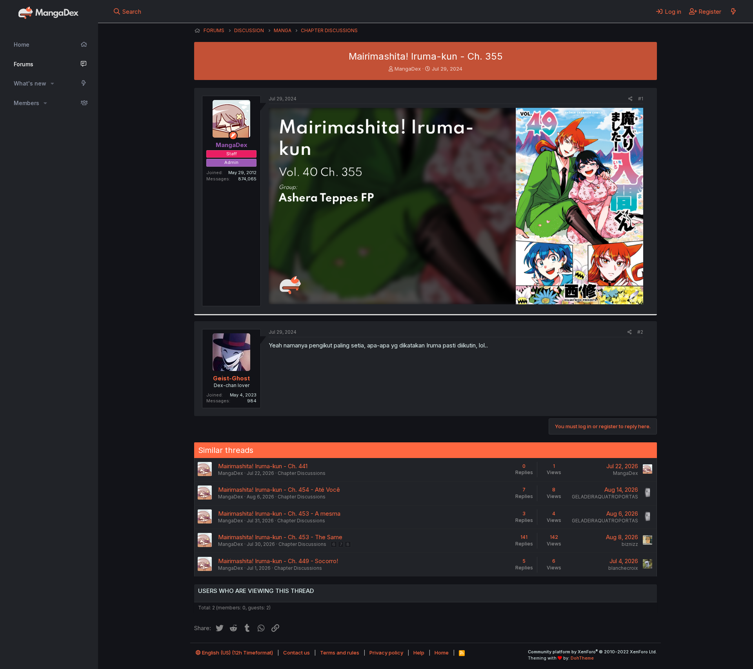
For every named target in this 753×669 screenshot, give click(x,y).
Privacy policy (386, 652)
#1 (640, 99)
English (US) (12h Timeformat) (237, 652)
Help (418, 652)
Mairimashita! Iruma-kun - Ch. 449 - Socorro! (278, 561)
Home (21, 44)
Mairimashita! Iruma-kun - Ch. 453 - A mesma (279, 513)
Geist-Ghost (231, 378)
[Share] (630, 99)
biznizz (630, 544)
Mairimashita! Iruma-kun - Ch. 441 (262, 466)
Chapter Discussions (302, 473)
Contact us (296, 652)
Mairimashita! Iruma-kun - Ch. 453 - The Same (280, 537)
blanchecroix (623, 568)
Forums (23, 64)
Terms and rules (339, 652)
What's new (30, 83)
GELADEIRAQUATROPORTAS (605, 497)
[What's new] (733, 11)
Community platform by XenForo (592, 651)
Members (26, 103)
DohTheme (582, 658)
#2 (640, 332)
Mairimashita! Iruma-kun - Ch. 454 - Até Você (279, 489)
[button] (52, 83)
